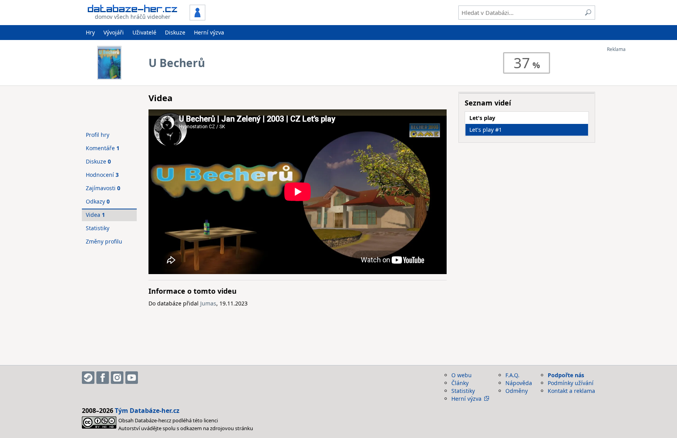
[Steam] (88, 377)
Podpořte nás (566, 375)
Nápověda (518, 383)
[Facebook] (102, 377)
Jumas (208, 303)
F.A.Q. (512, 375)
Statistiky (97, 228)
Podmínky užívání (571, 383)
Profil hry (97, 134)
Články (460, 383)
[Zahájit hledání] (588, 12)
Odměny (516, 390)
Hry (90, 32)
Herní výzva (209, 32)
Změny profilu (104, 241)
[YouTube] (131, 377)
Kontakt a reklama (571, 390)
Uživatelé (144, 32)
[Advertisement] (638, 169)
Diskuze (175, 32)
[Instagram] (117, 377)
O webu (461, 375)
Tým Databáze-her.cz (147, 410)
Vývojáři (113, 32)
